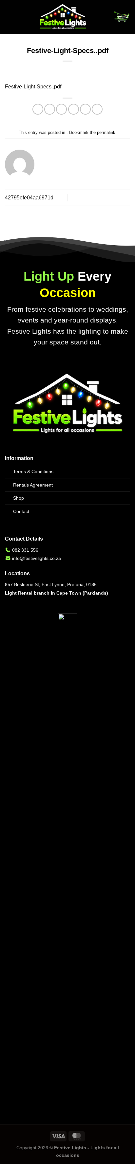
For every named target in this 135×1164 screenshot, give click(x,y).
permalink (106, 132)
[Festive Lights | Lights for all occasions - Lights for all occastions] (63, 17)
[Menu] (9, 17)
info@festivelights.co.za (36, 558)
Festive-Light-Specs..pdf (33, 86)
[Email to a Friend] (73, 109)
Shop (18, 498)
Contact (21, 511)
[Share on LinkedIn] (97, 109)
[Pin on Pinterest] (85, 109)
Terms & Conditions (33, 471)
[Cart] (121, 17)
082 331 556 (25, 550)
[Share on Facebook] (49, 109)
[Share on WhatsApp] (37, 109)
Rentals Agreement (33, 485)
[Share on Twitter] (61, 109)
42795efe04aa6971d (29, 197)
